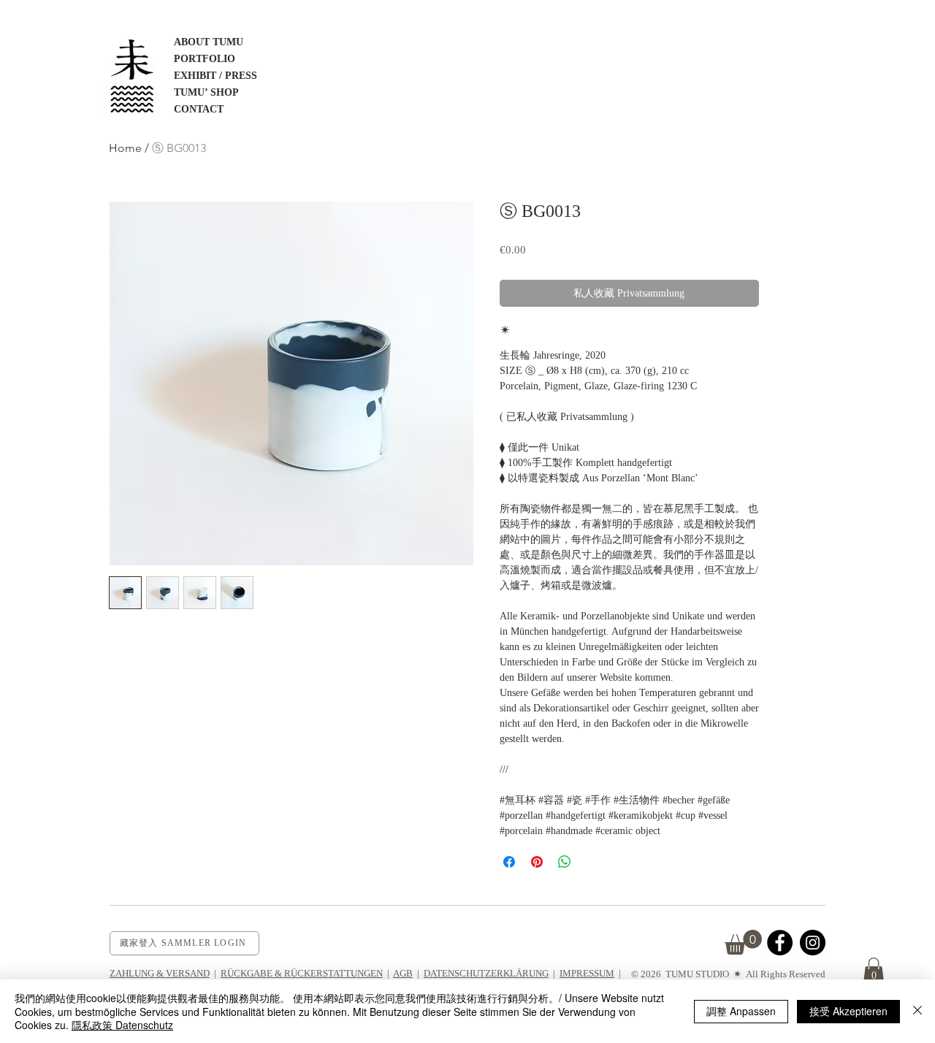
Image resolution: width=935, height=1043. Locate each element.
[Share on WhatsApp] (564, 862)
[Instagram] (812, 942)
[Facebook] (780, 942)
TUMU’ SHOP (206, 92)
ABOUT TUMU (208, 42)
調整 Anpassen (741, 1011)
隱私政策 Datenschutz (122, 1024)
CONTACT (199, 109)
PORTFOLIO (204, 58)
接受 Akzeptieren (848, 1011)
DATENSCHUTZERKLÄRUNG (486, 973)
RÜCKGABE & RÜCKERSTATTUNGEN (302, 973)
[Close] (917, 1011)
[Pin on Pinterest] (537, 862)
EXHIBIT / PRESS (215, 75)
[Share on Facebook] (509, 862)
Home (125, 148)
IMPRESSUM (587, 973)
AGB (403, 973)
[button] (874, 971)
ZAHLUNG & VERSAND (160, 973)
